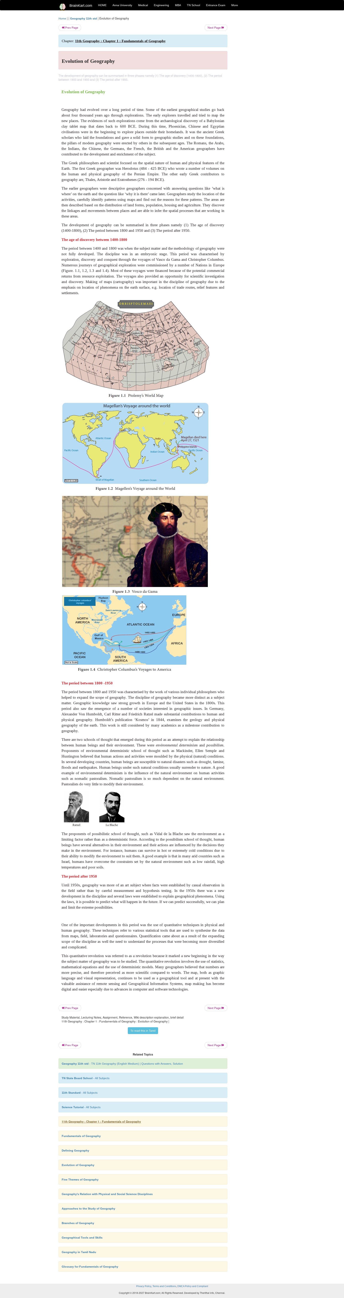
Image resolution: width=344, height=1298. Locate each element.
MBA (178, 5)
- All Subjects (85, 1078)
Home (62, 18)
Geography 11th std (83, 18)
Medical (143, 5)
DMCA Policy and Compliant (192, 1286)
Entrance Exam (215, 5)
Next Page (215, 27)
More (234, 5)
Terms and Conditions (164, 1286)
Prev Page (71, 27)
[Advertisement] (259, 76)
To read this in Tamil (142, 1030)
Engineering (161, 5)
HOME (102, 5)
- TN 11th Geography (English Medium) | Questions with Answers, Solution (122, 1063)
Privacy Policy (143, 1286)
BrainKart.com (80, 6)
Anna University (122, 5)
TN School (193, 5)
